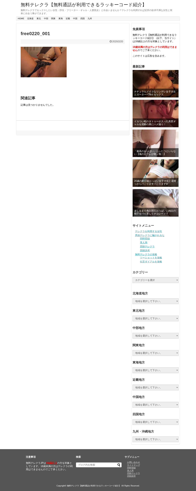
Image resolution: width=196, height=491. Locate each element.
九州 (90, 18)
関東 (53, 18)
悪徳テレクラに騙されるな (149, 235)
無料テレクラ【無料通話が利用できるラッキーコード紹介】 (84, 4)
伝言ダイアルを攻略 (151, 261)
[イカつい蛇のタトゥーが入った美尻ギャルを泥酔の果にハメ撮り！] (156, 113)
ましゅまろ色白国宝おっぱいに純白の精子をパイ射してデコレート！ (155, 212)
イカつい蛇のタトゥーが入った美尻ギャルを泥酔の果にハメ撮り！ (155, 123)
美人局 (143, 242)
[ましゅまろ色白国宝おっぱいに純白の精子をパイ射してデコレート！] (156, 203)
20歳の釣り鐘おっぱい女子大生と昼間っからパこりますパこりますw (155, 182)
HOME (21, 18)
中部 (46, 18)
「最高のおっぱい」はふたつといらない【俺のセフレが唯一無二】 (155, 152)
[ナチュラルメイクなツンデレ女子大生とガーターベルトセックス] (156, 83)
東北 (39, 18)
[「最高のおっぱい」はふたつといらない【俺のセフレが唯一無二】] (156, 143)
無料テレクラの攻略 (146, 254)
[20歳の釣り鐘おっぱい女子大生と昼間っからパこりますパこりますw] (156, 173)
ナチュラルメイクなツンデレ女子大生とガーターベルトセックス (155, 93)
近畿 (68, 18)
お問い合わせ (133, 462)
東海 (60, 18)
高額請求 (145, 250)
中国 (75, 18)
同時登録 (145, 238)
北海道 (30, 18)
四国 (82, 18)
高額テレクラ (147, 246)
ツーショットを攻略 (151, 257)
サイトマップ (133, 465)
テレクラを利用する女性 (148, 231)
